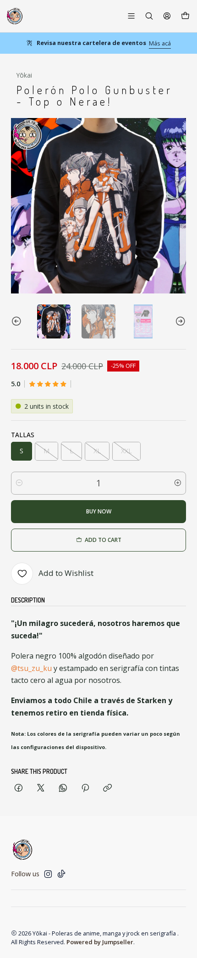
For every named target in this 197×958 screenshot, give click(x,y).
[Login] (167, 16)
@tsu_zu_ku (31, 668)
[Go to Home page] (14, 16)
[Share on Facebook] (18, 788)
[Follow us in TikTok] (61, 874)
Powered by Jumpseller (99, 942)
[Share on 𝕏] (41, 788)
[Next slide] (179, 321)
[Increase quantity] (178, 483)
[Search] (149, 16)
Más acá (160, 43)
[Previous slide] (18, 321)
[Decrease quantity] (19, 483)
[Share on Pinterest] (85, 788)
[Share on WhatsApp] (63, 788)
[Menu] (131, 16)
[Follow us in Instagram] (48, 874)
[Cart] (185, 16)
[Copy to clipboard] (107, 788)
